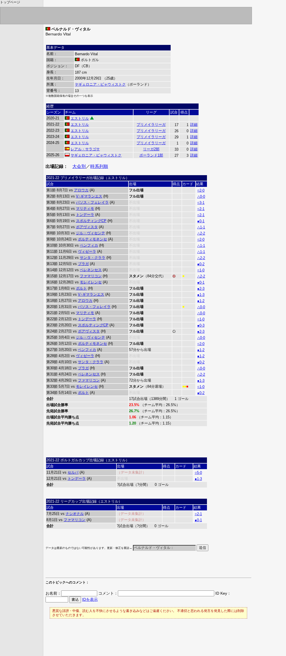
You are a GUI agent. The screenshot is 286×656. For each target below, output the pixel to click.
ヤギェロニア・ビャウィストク (100, 84)
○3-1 (200, 203)
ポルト (81, 288)
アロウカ (81, 190)
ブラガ (83, 264)
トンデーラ (85, 215)
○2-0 (200, 190)
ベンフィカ (89, 245)
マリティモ (85, 208)
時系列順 (99, 166)
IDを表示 (90, 599)
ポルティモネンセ (92, 239)
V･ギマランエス (89, 196)
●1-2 (200, 301)
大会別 (79, 166)
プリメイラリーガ (151, 124)
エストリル (80, 118)
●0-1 (200, 221)
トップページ (10, 2)
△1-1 (201, 227)
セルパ (73, 472)
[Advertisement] (111, 567)
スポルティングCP (91, 221)
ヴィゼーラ (87, 251)
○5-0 (198, 473)
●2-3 (200, 288)
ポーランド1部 (151, 155)
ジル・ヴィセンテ (90, 233)
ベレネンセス (91, 270)
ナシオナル (75, 514)
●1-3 (200, 295)
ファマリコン (91, 276)
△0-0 (201, 196)
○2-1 (200, 209)
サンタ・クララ (92, 257)
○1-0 (200, 270)
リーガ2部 (151, 149)
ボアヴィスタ (87, 227)
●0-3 (200, 325)
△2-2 (201, 233)
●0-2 (200, 264)
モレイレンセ (91, 282)
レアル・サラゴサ (85, 149)
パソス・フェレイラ (92, 202)
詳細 (193, 124)
